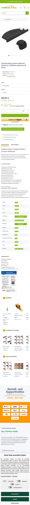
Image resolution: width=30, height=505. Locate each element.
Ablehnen (15, 499)
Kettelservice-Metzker (19, 220)
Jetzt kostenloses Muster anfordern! (12, 129)
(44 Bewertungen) (11, 76)
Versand (12, 100)
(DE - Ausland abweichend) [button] (18, 105)
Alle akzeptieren (15, 494)
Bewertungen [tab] (15, 144)
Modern (16, 241)
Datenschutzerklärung (6, 476)
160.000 (16, 231)
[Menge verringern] (3, 111)
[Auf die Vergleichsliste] (21, 28)
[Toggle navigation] (27, 8)
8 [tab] (19, 55)
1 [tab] (8, 55)
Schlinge (16, 209)
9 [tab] (21, 55)
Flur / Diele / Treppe (19, 248)
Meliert (16, 227)
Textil (16, 238)
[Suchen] (27, 13)
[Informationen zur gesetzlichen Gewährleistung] (9, 281)
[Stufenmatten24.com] (9, 6)
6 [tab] (16, 55)
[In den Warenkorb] (2, 24)
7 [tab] (18, 55)
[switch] (5, 481)
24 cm (16, 245)
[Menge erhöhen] (27, 111)
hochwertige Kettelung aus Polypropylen (21, 216)
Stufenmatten (11, 75)
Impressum (15, 476)
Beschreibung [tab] (5, 144)
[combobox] (15, 85)
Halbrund (17, 212)
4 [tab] (13, 55)
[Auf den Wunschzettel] (25, 28)
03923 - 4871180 (15, 398)
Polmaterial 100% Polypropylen (20, 224)
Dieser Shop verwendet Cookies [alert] (15, 455)
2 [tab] (10, 55)
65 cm (16, 202)
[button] (21, 7)
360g (16, 234)
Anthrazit (17, 205)
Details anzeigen (15, 503)
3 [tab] (11, 55)
